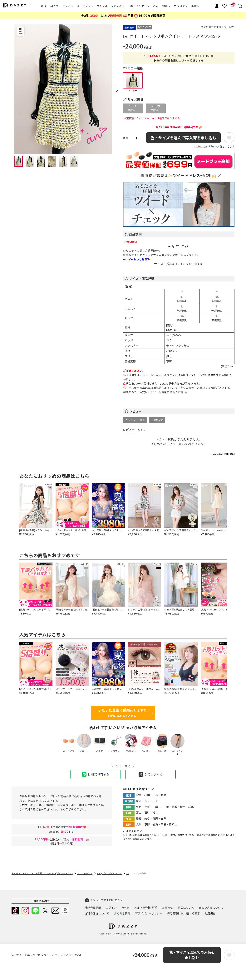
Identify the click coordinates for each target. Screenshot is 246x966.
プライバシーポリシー (148, 913)
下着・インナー (137, 6)
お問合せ (167, 907)
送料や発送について (97, 913)
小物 (194, 6)
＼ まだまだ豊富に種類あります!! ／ (122, 713)
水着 (165, 6)
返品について (186, 907)
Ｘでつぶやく (153, 774)
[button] (117, 90)
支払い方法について (211, 907)
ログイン (199, 146)
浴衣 (156, 6)
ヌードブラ (83, 6)
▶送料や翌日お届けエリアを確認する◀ (178, 60)
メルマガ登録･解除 (146, 907)
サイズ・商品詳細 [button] (141, 278)
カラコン (179, 6)
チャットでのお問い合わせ (106, 900)
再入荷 (54, 6)
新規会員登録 (93, 907)
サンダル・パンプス (109, 6)
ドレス (66, 6)
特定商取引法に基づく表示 (183, 913)
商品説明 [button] (135, 234)
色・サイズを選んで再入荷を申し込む (192, 955)
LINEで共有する (98, 774)
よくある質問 (122, 913)
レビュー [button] (135, 411)
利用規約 (209, 913)
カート (125, 907)
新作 (44, 6)
